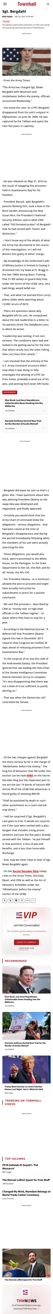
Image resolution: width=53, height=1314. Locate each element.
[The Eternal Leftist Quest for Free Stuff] (26, 1262)
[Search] (48, 4)
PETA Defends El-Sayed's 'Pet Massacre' (20, 1167)
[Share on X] (4, 900)
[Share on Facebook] (16, 900)
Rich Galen (7, 16)
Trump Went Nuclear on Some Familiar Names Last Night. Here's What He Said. (24, 1088)
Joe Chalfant (9, 1006)
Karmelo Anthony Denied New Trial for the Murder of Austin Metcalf (25, 1044)
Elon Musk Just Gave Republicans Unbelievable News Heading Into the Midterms (22, 999)
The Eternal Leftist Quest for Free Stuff (26, 1180)
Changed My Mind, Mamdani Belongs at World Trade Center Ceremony (26, 1193)
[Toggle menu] (5, 4)
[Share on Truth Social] (10, 900)
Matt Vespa (9, 1093)
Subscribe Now (26, 948)
